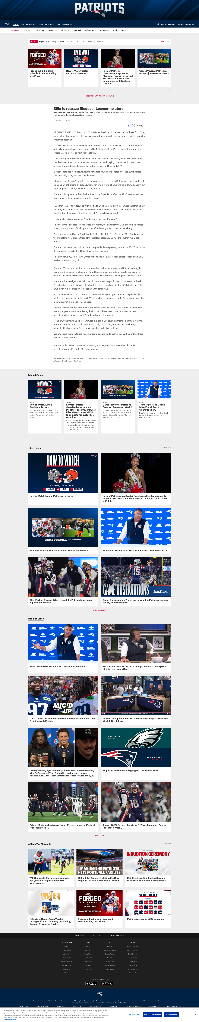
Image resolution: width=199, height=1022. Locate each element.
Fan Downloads (133, 958)
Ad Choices (113, 1007)
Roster (88, 946)
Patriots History (67, 965)
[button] (93, 90)
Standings (88, 969)
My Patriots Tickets (110, 950)
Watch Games (109, 969)
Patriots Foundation (67, 961)
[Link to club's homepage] (6, 24)
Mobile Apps (133, 961)
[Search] (158, 23)
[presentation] (170, 90)
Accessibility (61, 1007)
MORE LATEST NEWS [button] (99, 610)
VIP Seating (109, 958)
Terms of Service (42, 1007)
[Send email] (138, 127)
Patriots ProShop (132, 946)
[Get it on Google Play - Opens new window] (107, 985)
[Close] (195, 1014)
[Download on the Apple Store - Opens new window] (91, 984)
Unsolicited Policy (95, 1007)
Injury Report (88, 954)
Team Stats (88, 958)
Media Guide (133, 965)
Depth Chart (88, 950)
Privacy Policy (23, 1007)
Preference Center (174, 1007)
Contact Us (132, 973)
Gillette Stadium (110, 965)
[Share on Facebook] (128, 127)
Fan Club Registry (132, 950)
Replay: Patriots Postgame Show (51, 41)
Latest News (66, 946)
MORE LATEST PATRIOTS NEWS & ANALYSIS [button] (99, 96)
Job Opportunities (132, 969)
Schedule (88, 965)
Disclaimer (77, 1007)
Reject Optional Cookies (152, 1014)
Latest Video (67, 950)
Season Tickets (109, 954)
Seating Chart (109, 961)
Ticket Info (110, 946)
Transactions (88, 961)
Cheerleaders (67, 969)
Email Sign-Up (132, 954)
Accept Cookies (171, 1014)
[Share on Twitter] (133, 127)
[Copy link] (142, 126)
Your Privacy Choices (133, 1007)
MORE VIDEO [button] (99, 835)
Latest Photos (67, 958)
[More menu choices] (75, 24)
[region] (99, 1014)
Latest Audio (67, 954)
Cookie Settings (154, 1007)
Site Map (66, 973)
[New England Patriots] (99, 994)
